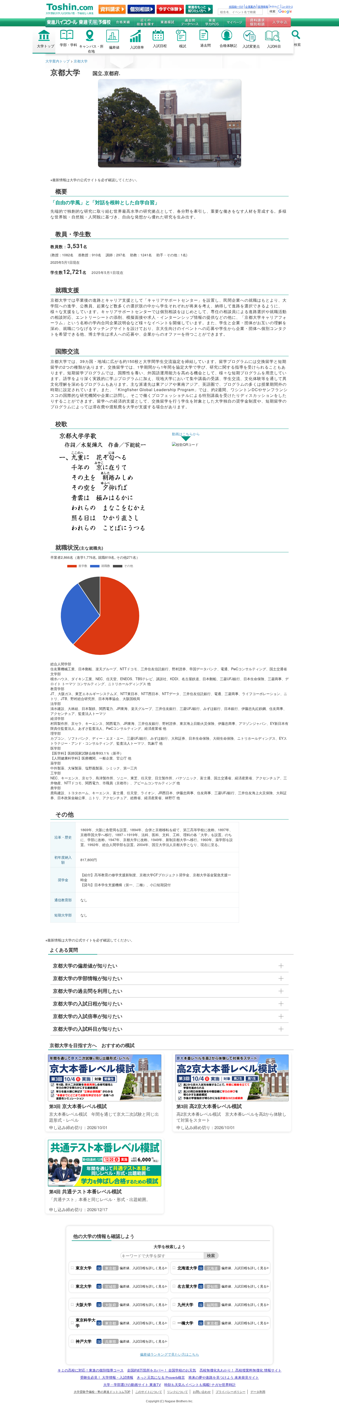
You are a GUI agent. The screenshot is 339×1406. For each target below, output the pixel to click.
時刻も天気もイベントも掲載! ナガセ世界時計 (200, 1385)
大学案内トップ (57, 61)
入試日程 (160, 45)
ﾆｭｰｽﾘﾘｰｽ (287, 6)
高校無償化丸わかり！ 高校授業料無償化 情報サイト (240, 1370)
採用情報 (263, 6)
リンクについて (177, 1392)
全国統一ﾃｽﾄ (236, 6)
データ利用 (257, 1392)
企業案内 (250, 6)
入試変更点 (251, 46)
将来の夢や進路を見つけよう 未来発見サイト (223, 1377)
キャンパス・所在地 (91, 49)
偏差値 (114, 47)
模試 (182, 45)
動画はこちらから (186, 433)
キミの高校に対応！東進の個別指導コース (91, 1370)
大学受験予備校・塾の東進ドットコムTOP (102, 1392)
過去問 (205, 45)
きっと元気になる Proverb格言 (161, 1377)
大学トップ (45, 45)
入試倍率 (137, 47)
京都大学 (81, 61)
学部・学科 (68, 44)
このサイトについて (148, 1392)
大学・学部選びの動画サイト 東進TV (132, 1385)
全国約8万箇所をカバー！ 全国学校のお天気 (161, 1370)
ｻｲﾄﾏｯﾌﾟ (275, 6)
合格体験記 (228, 45)
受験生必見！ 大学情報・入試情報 (106, 1377)
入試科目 (274, 46)
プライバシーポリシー (230, 1392)
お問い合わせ (202, 1392)
